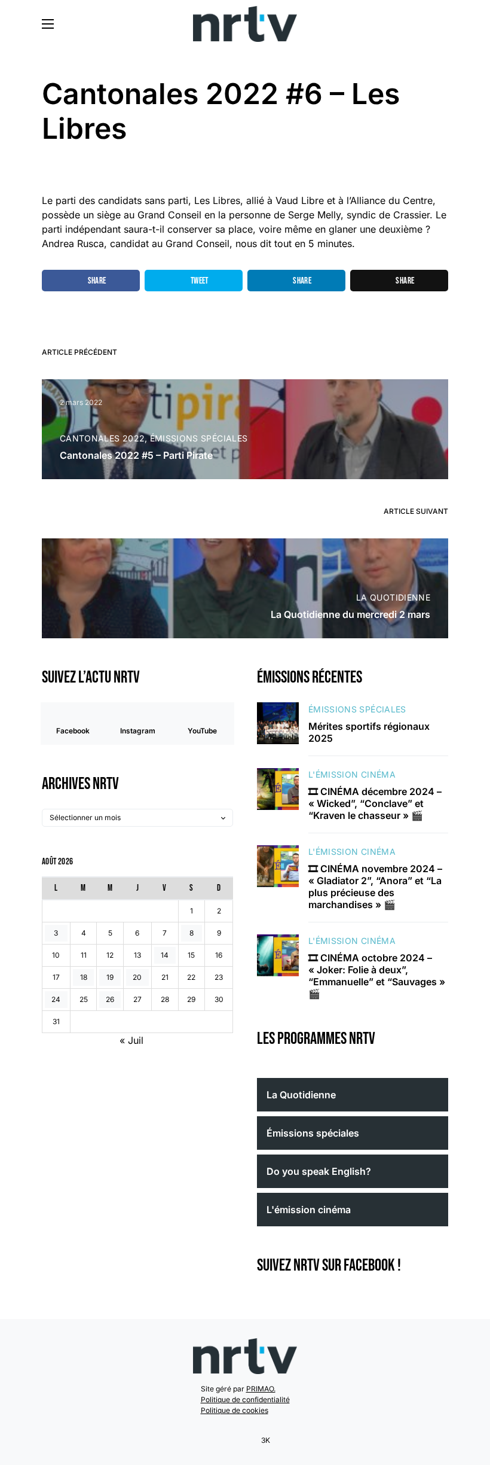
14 (165, 955)
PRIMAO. (260, 1388)
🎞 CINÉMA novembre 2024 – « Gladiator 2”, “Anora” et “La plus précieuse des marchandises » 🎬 (375, 886)
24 (55, 999)
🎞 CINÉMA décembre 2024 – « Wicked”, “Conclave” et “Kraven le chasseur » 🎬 (375, 803)
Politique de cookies (234, 1410)
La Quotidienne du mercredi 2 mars (350, 614)
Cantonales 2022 (102, 438)
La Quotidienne (393, 597)
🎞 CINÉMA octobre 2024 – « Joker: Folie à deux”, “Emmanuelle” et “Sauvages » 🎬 (376, 976)
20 (137, 977)
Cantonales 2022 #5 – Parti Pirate (136, 455)
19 (110, 977)
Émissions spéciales (199, 438)
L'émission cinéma (352, 774)
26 (110, 999)
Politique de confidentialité (245, 1399)
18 (83, 977)
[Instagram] (239, 1440)
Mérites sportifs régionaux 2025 (369, 732)
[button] (48, 24)
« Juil (131, 1040)
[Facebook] (224, 1440)
